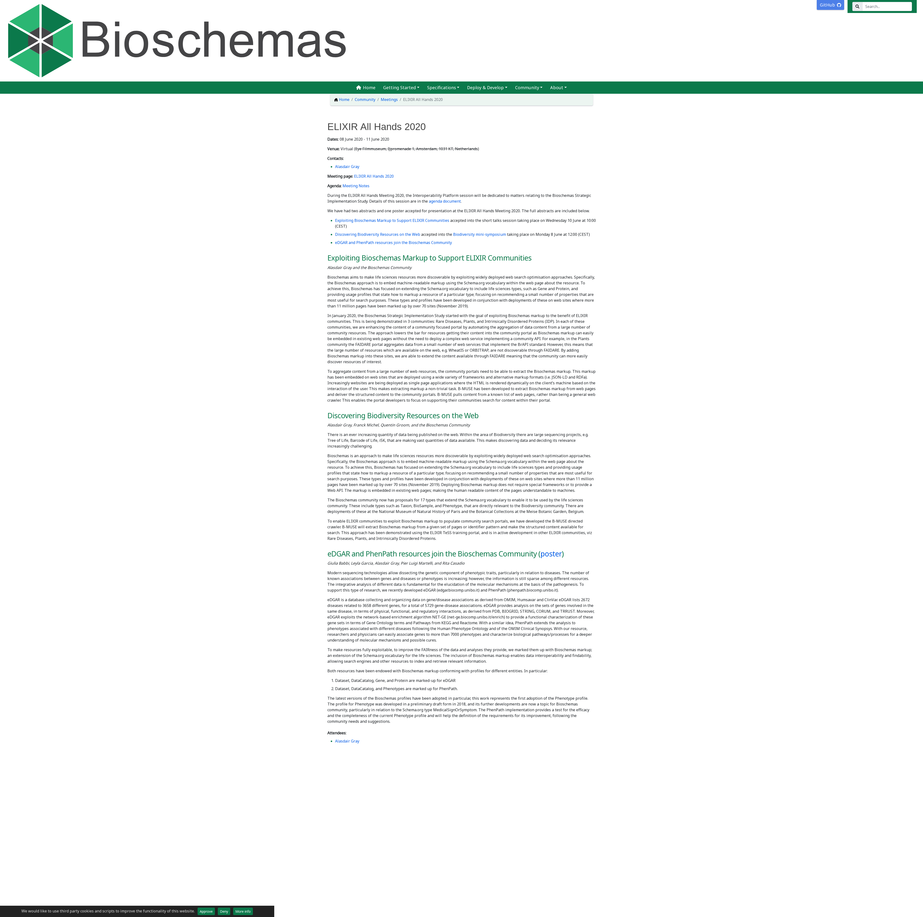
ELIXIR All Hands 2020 (374, 176)
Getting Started (399, 87)
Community (527, 87)
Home (369, 87)
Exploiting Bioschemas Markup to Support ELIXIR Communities (392, 220)
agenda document (445, 201)
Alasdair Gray (347, 166)
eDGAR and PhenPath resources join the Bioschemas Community (393, 242)
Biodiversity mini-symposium (479, 234)
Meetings (389, 99)
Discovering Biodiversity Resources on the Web (377, 234)
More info (243, 911)
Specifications (441, 87)
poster (551, 554)
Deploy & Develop (485, 87)
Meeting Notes (356, 185)
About (556, 87)
